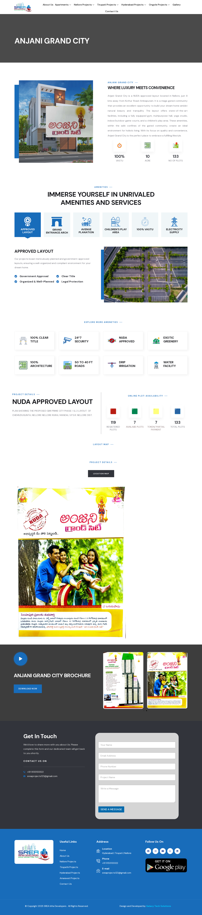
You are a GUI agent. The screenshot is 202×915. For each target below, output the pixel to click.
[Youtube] (163, 851)
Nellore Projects (83, 4)
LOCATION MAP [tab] (101, 473)
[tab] (27, 224)
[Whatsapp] (170, 851)
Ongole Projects (158, 4)
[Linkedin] (177, 851)
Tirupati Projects (106, 4)
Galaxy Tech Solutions (158, 906)
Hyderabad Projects (132, 4)
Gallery (177, 4)
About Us (48, 4)
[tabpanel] (101, 563)
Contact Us (111, 11)
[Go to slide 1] (143, 710)
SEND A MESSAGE (111, 809)
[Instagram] (155, 851)
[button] (185, 150)
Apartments (61, 4)
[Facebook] (148, 851)
